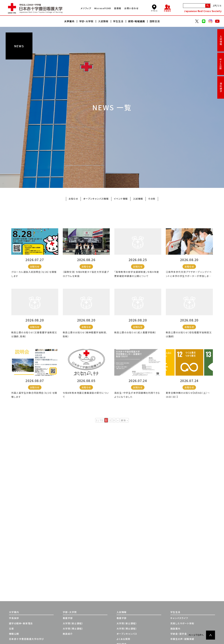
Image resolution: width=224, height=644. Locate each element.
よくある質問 (123, 638)
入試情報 (220, 40)
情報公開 (14, 633)
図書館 (117, 8)
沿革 (11, 628)
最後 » (124, 420)
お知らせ (73, 198)
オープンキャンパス (127, 633)
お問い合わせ (131, 8)
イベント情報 (121, 198)
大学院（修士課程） (73, 623)
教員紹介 (68, 633)
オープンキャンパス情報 (96, 198)
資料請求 (220, 87)
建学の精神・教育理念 (21, 623)
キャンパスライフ (179, 618)
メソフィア (86, 8)
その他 (151, 198)
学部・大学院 (70, 612)
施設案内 (175, 628)
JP (214, 5)
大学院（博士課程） (73, 628)
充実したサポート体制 (182, 623)
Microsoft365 (102, 8)
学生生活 (175, 612)
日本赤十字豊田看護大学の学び (26, 638)
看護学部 (68, 618)
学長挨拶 (14, 618)
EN (220, 5)
